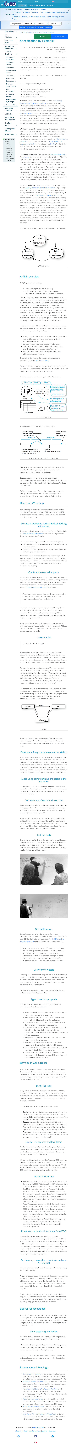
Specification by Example (11, 100)
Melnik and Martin (26, 113)
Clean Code (10, 68)
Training (30, 5)
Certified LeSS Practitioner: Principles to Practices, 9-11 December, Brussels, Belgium (38, 18)
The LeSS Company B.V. (37, 1427)
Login (20, 1)
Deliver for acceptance (9, 155)
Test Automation (10, 90)
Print (43, 36)
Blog (36, 1)
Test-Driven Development (11, 80)
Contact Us (52, 1431)
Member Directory (35, 1431)
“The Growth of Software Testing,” (47, 195)
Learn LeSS (22, 5)
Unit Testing (10, 76)
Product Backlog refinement (33, 534)
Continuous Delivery (10, 63)
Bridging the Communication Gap (38, 587)
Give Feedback (59, 36)
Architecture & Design (11, 72)
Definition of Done (41, 360)
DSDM (52, 144)
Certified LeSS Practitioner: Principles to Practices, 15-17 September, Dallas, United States (40, 13)
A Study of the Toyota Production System (40, 188)
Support (44, 1431)
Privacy (25, 1431)
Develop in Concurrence (9, 151)
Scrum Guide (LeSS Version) (10, 118)
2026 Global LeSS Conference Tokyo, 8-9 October (29, 10)
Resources (50, 5)
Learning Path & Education (10, 130)
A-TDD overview (8, 144)
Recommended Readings (10, 159)
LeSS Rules (8, 114)
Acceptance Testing (10, 95)
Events (43, 5)
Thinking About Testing (11, 85)
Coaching (37, 5)
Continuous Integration (10, 58)
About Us (18, 1431)
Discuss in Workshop (9, 148)
